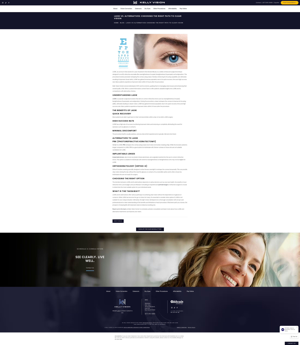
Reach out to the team (119, 209)
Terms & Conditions (182, 327)
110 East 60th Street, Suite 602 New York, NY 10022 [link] (150, 305)
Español (276, 2)
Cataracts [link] (138, 8)
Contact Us (90, 268)
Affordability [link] (172, 8)
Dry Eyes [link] (147, 8)
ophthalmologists (147, 322)
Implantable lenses (118, 157)
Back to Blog (118, 221)
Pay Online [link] (183, 8)
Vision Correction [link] (126, 8)
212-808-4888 (118, 339)
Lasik (118, 311)
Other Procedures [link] (159, 8)
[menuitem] (3, 3)
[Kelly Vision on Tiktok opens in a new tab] (6, 3)
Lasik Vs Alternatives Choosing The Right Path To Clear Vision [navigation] (154, 23)
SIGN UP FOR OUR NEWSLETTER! (149, 229)
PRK (124, 145)
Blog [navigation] (122, 23)
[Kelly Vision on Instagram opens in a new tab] (3, 3)
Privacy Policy (191, 327)
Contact (258, 2)
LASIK (114, 99)
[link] (267, 2)
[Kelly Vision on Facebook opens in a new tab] (9, 3)
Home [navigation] (116, 23)
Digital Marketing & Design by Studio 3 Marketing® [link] (137, 327)
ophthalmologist (163, 185)
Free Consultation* (289, 2)
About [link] (115, 8)
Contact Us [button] (291, 343)
